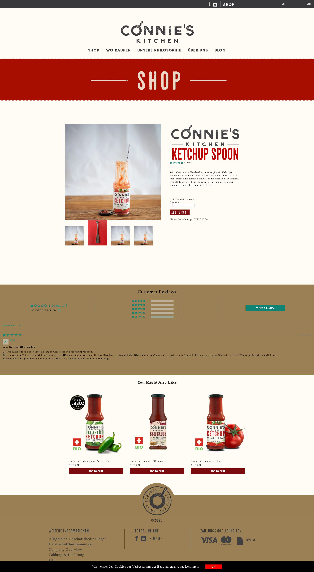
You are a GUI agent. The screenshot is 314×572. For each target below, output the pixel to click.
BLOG (220, 50)
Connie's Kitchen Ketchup (206, 461)
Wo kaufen (118, 50)
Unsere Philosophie (159, 50)
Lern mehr (192, 566)
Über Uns (198, 50)
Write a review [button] (265, 307)
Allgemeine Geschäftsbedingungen (78, 539)
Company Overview (65, 549)
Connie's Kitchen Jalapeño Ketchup (89, 461)
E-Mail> (155, 539)
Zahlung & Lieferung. (67, 555)
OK (213, 566)
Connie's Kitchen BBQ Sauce (147, 461)
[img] (12, 335)
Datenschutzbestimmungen (71, 544)
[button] (177, 163)
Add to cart (96, 471)
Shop (229, 4)
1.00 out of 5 (58, 305)
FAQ (53, 560)
